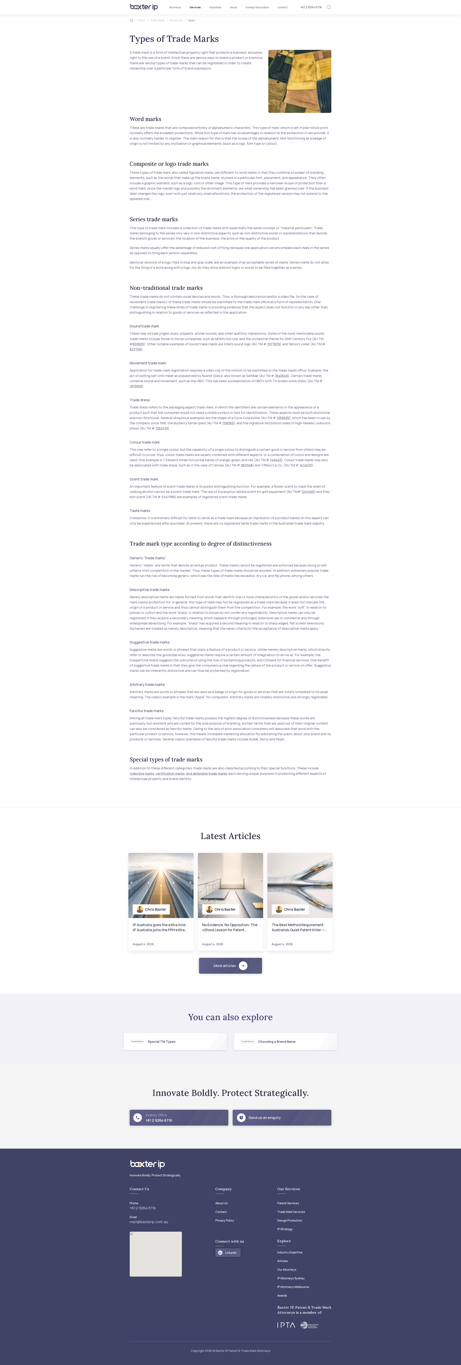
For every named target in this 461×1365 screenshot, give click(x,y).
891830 (138, 344)
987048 (246, 465)
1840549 (281, 376)
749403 (275, 460)
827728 (135, 349)
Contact (283, 7)
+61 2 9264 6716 (311, 7)
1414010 (305, 465)
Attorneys (175, 7)
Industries (215, 7)
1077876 (273, 344)
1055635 (283, 418)
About (233, 7)
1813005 (136, 386)
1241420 (307, 491)
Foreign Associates (257, 7)
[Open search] (328, 7)
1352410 (161, 428)
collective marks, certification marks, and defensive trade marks (178, 773)
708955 (228, 423)
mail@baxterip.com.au (149, 1221)
